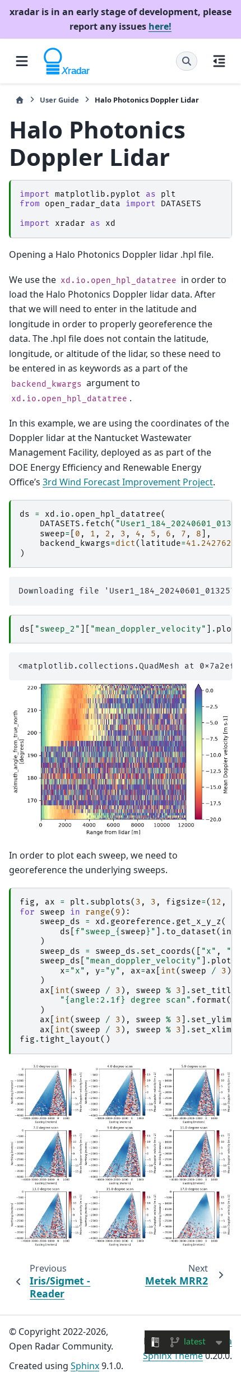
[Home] (19, 100)
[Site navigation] (22, 61)
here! (160, 26)
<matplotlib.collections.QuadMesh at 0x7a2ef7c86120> (125, 666)
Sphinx (85, 1366)
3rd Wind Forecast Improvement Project (128, 482)
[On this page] (219, 61)
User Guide (59, 100)
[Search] (186, 61)
